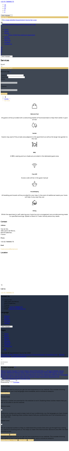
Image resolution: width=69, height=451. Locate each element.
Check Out (4, 77)
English (6, 318)
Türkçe (38, 375)
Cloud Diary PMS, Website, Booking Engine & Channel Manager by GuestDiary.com (29, 355)
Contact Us (8, 44)
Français (7, 321)
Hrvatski (60, 373)
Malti (27, 373)
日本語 (53, 375)
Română (20, 377)
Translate (16, 382)
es (5, 8)
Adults (3, 79)
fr (4, 10)
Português (64, 375)
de (5, 5)
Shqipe (37, 377)
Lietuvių (61, 371)
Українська (47, 375)
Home (6, 29)
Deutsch (7, 316)
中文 (58, 377)
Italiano (6, 323)
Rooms (6, 33)
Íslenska (20, 375)
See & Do (7, 40)
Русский (14, 377)
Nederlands (32, 375)
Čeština (46, 373)
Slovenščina (44, 377)
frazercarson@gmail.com (9, 249)
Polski (3, 377)
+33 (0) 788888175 (7, 2)
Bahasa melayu (20, 373)
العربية (46, 371)
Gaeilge (55, 371)
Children (4, 86)
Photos (6, 37)
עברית (15, 375)
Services (7, 39)
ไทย (42, 375)
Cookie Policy (5, 356)
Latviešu (3, 373)
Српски (32, 377)
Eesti (42, 371)
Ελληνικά (37, 371)
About (6, 31)
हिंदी (50, 373)
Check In (4, 75)
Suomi (51, 371)
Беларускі (40, 373)
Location (7, 42)
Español (7, 320)
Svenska (26, 377)
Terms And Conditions (18, 356)
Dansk (32, 371)
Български (32, 373)
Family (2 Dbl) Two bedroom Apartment (21, 35)
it (4, 12)
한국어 (58, 375)
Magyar (54, 373)
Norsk (25, 375)
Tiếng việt (8, 377)
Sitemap (61, 355)
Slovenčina (52, 377)
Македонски (11, 373)
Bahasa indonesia (7, 375)
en (5, 7)
